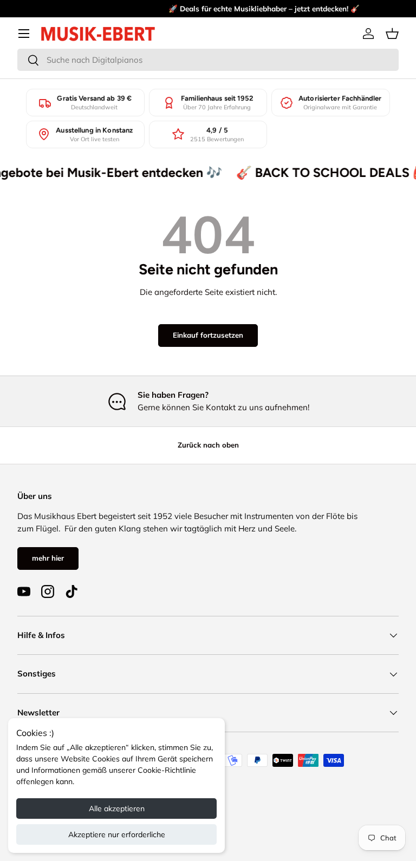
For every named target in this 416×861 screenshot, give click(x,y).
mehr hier (48, 558)
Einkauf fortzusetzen (208, 335)
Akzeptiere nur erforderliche (116, 834)
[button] (392, 33)
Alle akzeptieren (117, 808)
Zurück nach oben (208, 445)
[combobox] (208, 60)
